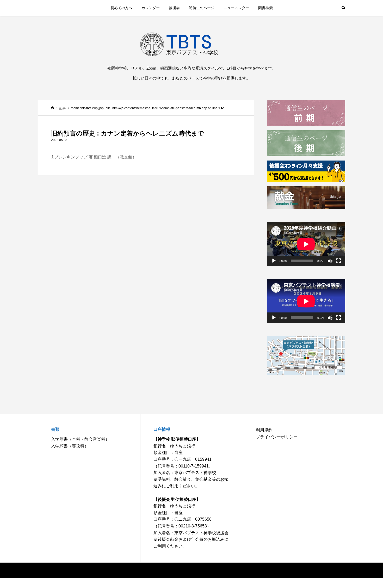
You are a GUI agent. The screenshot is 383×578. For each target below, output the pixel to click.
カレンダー (150, 8)
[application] (306, 244)
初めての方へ (121, 8)
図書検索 (265, 8)
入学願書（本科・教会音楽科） (80, 439)
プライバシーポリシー (277, 437)
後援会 (174, 8)
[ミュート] (330, 260)
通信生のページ (201, 8)
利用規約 (264, 430)
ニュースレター (236, 8)
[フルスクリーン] (338, 260)
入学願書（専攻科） (70, 446)
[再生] (273, 260)
